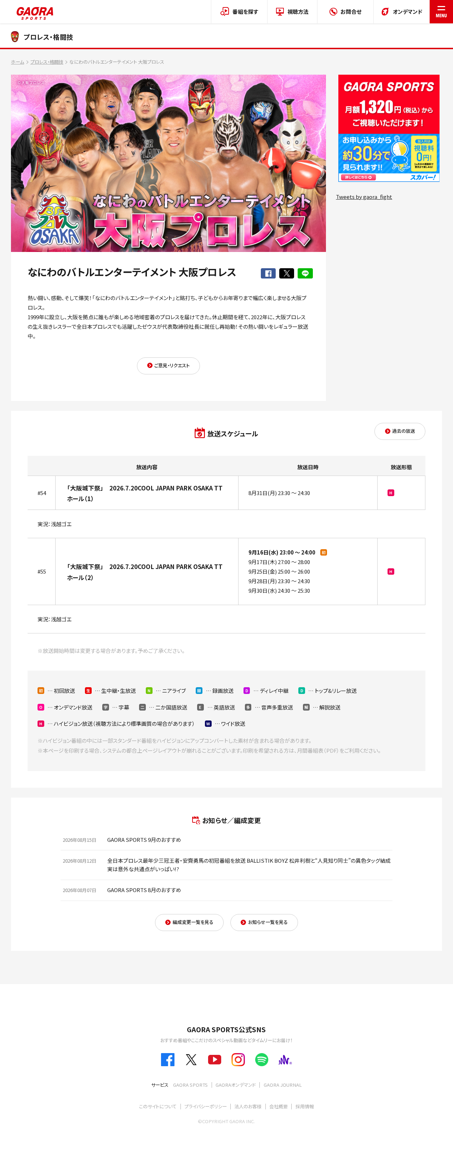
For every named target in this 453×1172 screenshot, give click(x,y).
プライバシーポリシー (205, 1106)
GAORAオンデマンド (236, 1084)
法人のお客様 (248, 1106)
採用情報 (305, 1106)
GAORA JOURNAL (283, 1084)
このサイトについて (158, 1106)
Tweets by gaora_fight (364, 196)
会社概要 (278, 1106)
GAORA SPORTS (190, 1084)
